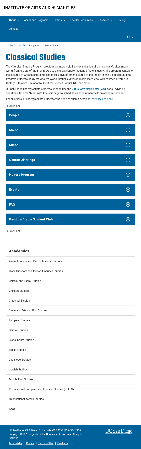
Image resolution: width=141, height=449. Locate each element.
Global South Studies (21, 340)
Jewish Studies (18, 369)
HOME (12, 45)
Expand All (14, 105)
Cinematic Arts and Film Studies (28, 310)
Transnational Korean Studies (26, 399)
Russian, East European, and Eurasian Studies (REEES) (41, 389)
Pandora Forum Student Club (31, 219)
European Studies (19, 320)
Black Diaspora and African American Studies (36, 271)
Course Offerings (22, 160)
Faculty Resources (81, 20)
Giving (121, 20)
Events (58, 20)
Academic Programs (36, 20)
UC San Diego (117, 9)
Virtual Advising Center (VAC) (89, 89)
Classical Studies (19, 300)
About (12, 20)
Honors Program (21, 174)
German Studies (18, 330)
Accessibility (15, 443)
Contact (13, 28)
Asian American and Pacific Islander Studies (35, 261)
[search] (130, 37)
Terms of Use (45, 443)
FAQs (12, 409)
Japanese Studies (20, 359)
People (14, 115)
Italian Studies (17, 349)
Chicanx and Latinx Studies (25, 281)
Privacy (30, 443)
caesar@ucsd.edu (102, 99)
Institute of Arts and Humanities (40, 8)
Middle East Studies (21, 379)
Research (104, 20)
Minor (13, 145)
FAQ (12, 204)
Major (13, 130)
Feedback (62, 443)
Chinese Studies (19, 290)
